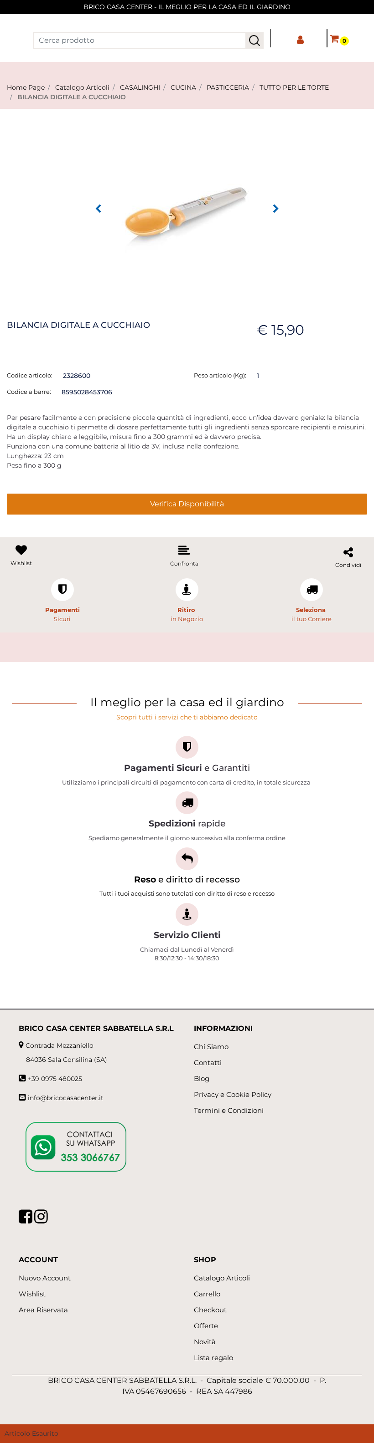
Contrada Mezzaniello (60, 1045)
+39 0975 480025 (55, 1079)
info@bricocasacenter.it (66, 1098)
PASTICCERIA (228, 87)
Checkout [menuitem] (210, 1309)
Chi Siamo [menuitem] (211, 1046)
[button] (254, 40)
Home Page (26, 87)
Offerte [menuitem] (206, 1325)
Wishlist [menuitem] (32, 1294)
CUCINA (183, 87)
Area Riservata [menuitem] (43, 1309)
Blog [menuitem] (201, 1078)
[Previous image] (98, 209)
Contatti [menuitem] (208, 1062)
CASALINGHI (140, 87)
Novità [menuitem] (205, 1341)
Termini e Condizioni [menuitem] (229, 1110)
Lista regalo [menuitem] (213, 1357)
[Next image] (276, 209)
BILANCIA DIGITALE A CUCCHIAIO (71, 97)
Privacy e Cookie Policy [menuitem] (232, 1094)
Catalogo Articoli (82, 87)
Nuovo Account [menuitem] (45, 1278)
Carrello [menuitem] (207, 1294)
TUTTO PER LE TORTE (294, 87)
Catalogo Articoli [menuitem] (222, 1278)
